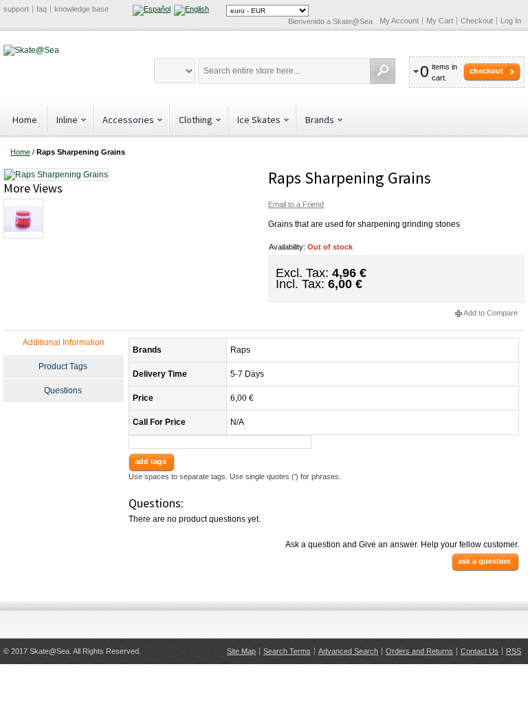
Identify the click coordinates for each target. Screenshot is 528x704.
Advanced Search (348, 651)
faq (41, 9)
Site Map (241, 651)
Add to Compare (490, 313)
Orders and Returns (419, 651)
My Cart (439, 20)
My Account (399, 20)
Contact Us (479, 651)
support (16, 9)
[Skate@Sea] (31, 50)
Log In (510, 20)
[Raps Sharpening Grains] (56, 174)
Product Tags (62, 366)
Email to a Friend (296, 204)
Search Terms (287, 651)
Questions (63, 390)
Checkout (477, 20)
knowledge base (81, 9)
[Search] (382, 71)
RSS (513, 651)
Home (24, 119)
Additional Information (63, 342)
